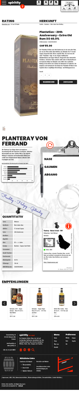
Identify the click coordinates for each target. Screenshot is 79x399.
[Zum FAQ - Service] (56, 2)
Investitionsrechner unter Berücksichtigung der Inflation (43, 331)
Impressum (5, 339)
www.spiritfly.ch (11, 308)
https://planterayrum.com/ (51, 224)
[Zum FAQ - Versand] (46, 2)
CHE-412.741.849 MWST (9, 312)
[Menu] (4, 2)
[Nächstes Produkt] (74, 265)
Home (55, 300)
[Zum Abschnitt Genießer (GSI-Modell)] (64, 8)
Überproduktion (27, 327)
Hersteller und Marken (42, 324)
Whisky (67, 300)
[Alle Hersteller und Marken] (39, 2)
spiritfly (14, 3)
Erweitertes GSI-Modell (26, 324)
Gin (66, 306)
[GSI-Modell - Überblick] (69, 3)
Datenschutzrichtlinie (21, 339)
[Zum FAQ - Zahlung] (51, 2)
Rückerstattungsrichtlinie (34, 339)
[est (31, 297)
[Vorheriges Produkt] (4, 265)
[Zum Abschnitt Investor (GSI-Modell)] (75, 8)
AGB (10, 339)
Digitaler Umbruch (27, 333)
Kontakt (56, 309)
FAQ (14, 339)
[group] (39, 265)
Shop (55, 303)
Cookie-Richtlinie (57, 339)
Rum (67, 303)
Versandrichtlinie (46, 339)
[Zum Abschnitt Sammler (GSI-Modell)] (69, 8)
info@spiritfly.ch (11, 305)
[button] (22, 6)
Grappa (74, 300)
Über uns (56, 306)
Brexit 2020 (26, 330)
